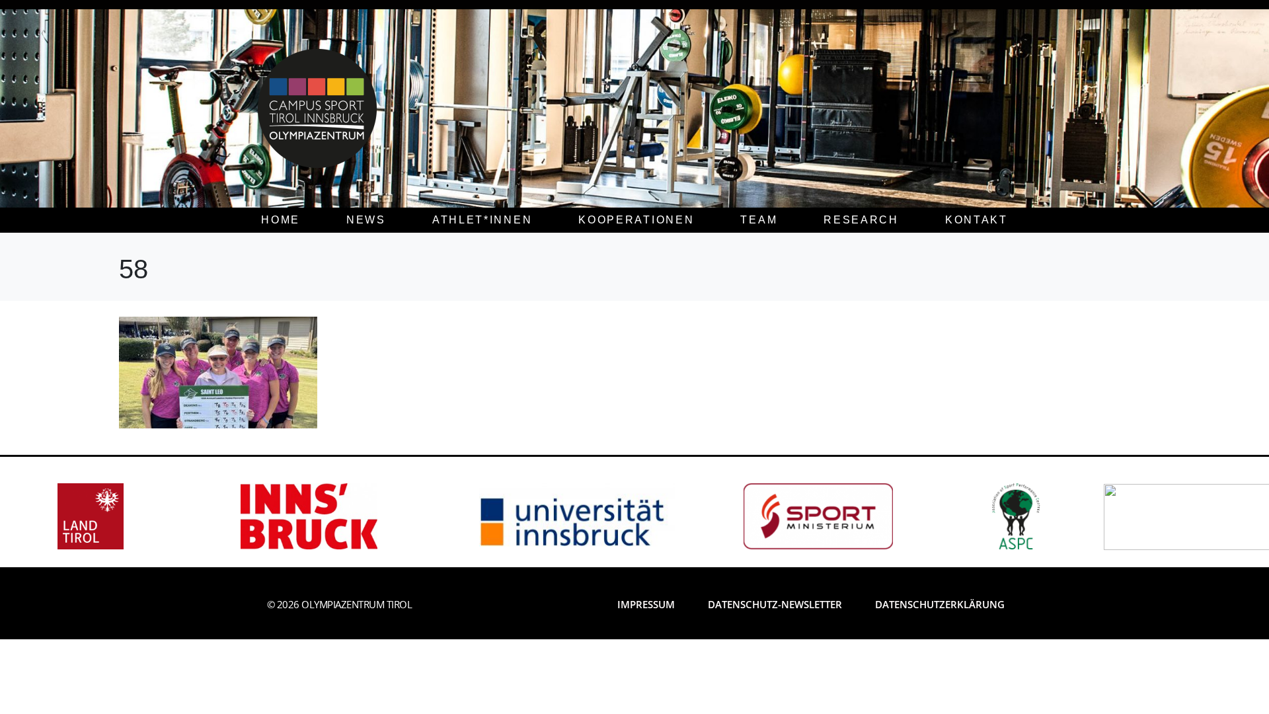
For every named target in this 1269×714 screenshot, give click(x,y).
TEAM (758, 219)
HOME (280, 219)
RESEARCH (861, 219)
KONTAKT (976, 219)
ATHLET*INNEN (482, 219)
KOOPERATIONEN (636, 219)
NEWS (366, 219)
